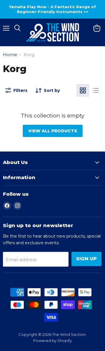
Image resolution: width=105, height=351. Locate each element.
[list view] (95, 90)
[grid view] (82, 90)
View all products (52, 130)
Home (10, 54)
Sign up (86, 258)
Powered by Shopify (52, 340)
